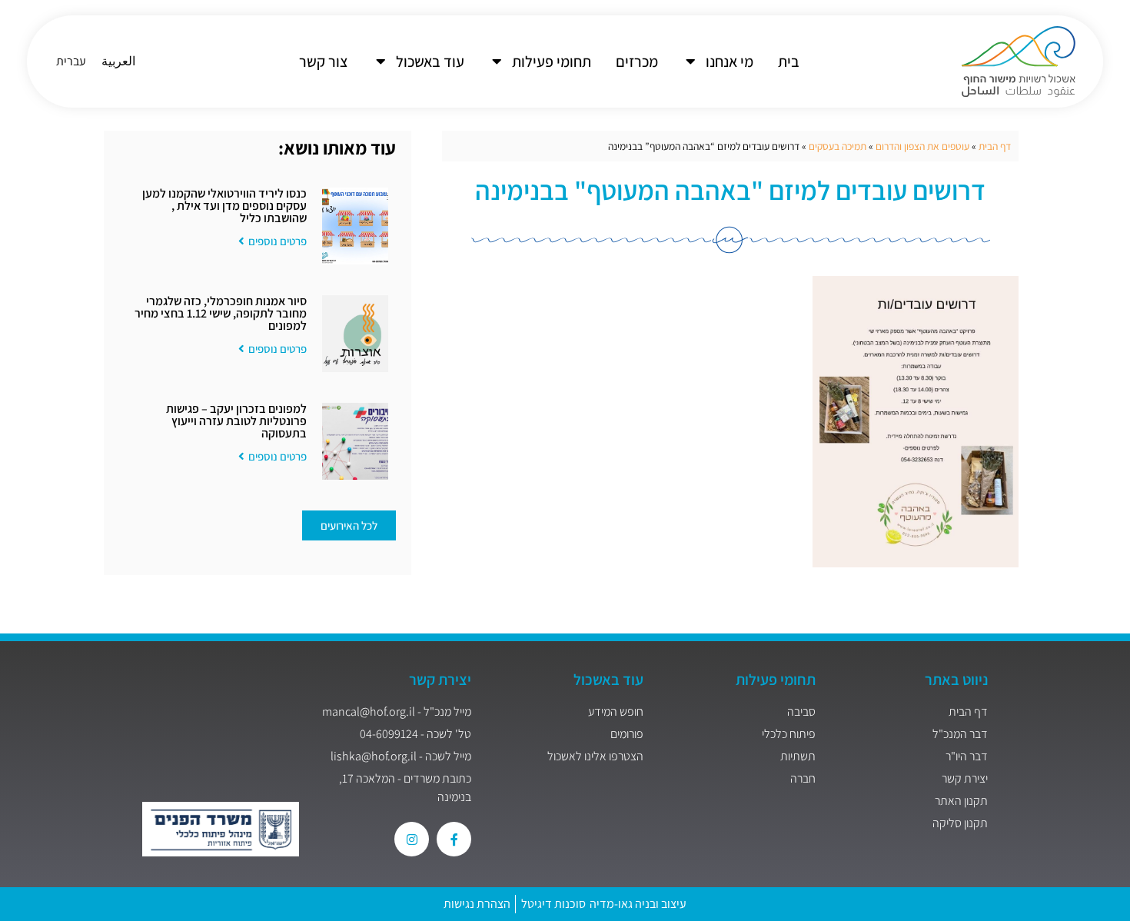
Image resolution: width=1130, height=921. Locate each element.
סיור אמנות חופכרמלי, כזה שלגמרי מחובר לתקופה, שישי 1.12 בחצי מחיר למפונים (221, 313)
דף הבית (995, 146)
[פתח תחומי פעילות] (496, 61)
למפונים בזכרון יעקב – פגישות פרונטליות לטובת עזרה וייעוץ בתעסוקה (236, 421)
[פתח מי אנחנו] (690, 61)
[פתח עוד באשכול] (380, 61)
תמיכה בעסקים (837, 146)
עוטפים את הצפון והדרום (922, 146)
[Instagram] (411, 839)
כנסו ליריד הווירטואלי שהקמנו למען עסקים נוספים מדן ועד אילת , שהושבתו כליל (224, 205)
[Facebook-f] (454, 839)
